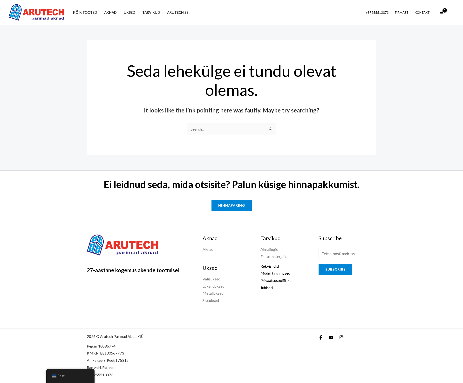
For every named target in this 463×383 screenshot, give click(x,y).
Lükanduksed (214, 286)
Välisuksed (211, 279)
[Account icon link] (452, 12)
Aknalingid (269, 249)
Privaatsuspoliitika (276, 280)
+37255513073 (377, 12)
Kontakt (422, 12)
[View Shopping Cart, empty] (441, 12)
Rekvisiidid (269, 266)
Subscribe (335, 269)
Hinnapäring (231, 205)
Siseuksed (211, 300)
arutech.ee (177, 12)
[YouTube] (331, 337)
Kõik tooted (85, 12)
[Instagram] (341, 337)
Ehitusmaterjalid (273, 256)
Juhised (266, 287)
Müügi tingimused (275, 273)
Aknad (110, 12)
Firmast (402, 12)
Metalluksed (213, 293)
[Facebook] (321, 337)
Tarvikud (151, 12)
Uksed (129, 12)
